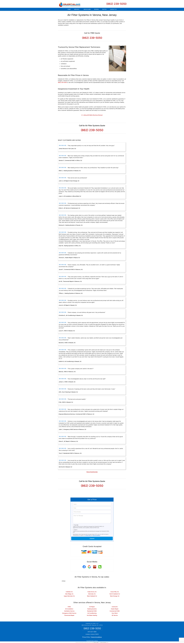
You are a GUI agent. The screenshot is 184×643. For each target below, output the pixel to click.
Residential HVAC (92, 611)
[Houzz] (99, 568)
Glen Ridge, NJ (69, 594)
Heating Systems (92, 609)
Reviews (96, 9)
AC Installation (69, 609)
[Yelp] (94, 568)
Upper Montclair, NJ (69, 596)
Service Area (87, 9)
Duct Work (115, 613)
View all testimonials (92, 472)
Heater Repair (114, 609)
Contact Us (113, 9)
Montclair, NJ (92, 594)
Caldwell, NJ (69, 591)
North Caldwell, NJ (115, 594)
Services (76, 9)
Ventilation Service (69, 611)
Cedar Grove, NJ (92, 591)
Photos (104, 9)
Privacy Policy (88, 535)
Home (69, 9)
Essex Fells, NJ (115, 591)
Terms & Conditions (96, 535)
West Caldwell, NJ (92, 596)
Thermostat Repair (69, 615)
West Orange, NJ (114, 596)
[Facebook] (84, 568)
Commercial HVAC (115, 611)
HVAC (69, 606)
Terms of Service (103, 642)
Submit (92, 538)
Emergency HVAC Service (69, 613)
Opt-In (75, 529)
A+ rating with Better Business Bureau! (92, 115)
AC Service (115, 615)
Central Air (115, 606)
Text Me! (76, 525)
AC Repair (92, 606)
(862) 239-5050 (116, 3)
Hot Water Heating (92, 615)
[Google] (89, 568)
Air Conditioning (91, 613)
